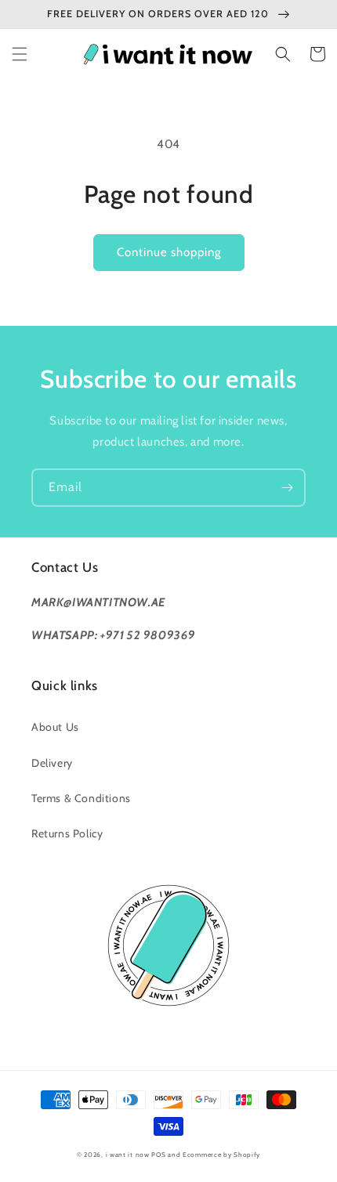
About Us (55, 727)
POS (158, 1155)
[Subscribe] (287, 487)
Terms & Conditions (81, 798)
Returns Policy (67, 833)
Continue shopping (169, 252)
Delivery (52, 763)
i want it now (128, 1155)
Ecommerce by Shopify (221, 1155)
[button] (19, 54)
